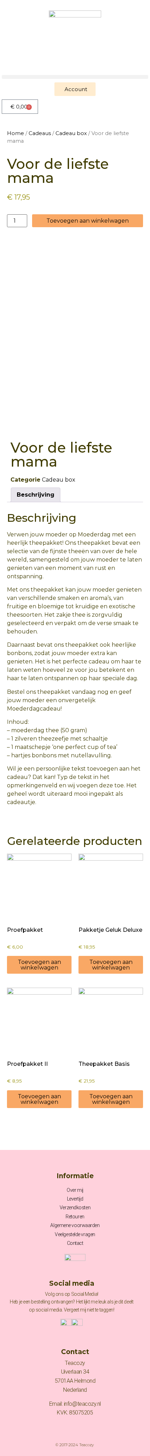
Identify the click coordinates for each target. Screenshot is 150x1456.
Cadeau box (71, 133)
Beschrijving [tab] (35, 494)
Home (15, 133)
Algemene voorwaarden (74, 1225)
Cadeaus (40, 133)
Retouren (75, 1216)
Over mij (75, 1190)
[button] (75, 77)
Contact (75, 1243)
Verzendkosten (75, 1207)
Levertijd (75, 1199)
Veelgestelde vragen (75, 1234)
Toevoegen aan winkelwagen (87, 220)
